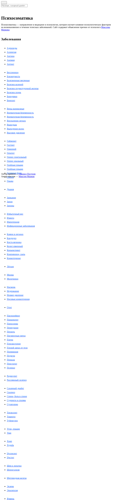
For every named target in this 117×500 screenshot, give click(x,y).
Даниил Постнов (27, 174)
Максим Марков (27, 176)
